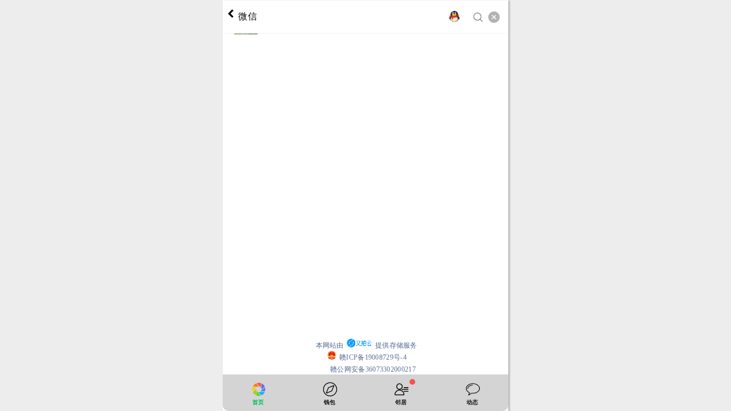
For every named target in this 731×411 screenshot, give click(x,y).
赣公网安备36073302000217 (373, 369)
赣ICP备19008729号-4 (373, 357)
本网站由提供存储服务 (366, 345)
